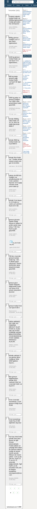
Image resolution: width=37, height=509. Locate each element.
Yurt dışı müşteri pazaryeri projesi (26, 77)
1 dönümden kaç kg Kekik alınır (27, 71)
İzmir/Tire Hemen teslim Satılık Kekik (27, 38)
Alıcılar (18, 5)
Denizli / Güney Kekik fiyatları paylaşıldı (27, 129)
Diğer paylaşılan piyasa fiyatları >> (27, 145)
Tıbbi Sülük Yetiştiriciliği (26, 152)
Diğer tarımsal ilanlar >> (27, 50)
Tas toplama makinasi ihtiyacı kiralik (27, 84)
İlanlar (27, 5)
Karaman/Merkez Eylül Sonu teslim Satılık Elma (28, 31)
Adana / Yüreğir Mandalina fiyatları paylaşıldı (26, 137)
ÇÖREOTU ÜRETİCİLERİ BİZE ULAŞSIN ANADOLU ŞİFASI (27, 64)
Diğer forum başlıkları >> (26, 91)
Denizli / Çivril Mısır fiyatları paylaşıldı (27, 122)
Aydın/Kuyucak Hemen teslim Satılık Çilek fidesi (27, 22)
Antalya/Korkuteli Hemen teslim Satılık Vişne (27, 46)
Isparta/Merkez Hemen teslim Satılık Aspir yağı (27, 14)
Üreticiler (9, 5)
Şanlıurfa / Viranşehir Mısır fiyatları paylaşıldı (26, 105)
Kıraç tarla (28, 88)
